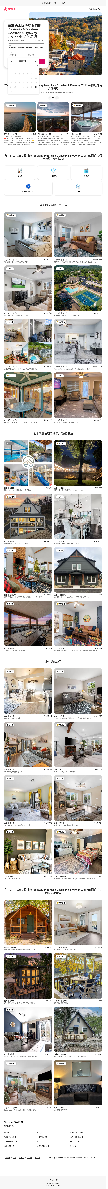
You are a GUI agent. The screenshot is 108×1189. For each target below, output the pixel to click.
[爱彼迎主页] (9, 9)
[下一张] (57, 98)
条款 (52, 1185)
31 (11, 91)
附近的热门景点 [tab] (9, 1126)
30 (36, 87)
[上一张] (49, 98)
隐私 (47, 1185)
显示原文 (62, 3)
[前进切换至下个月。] (35, 61)
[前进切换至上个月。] (11, 61)
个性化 (58, 1185)
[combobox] (26, 47)
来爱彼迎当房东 (95, 9)
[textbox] (17, 55)
